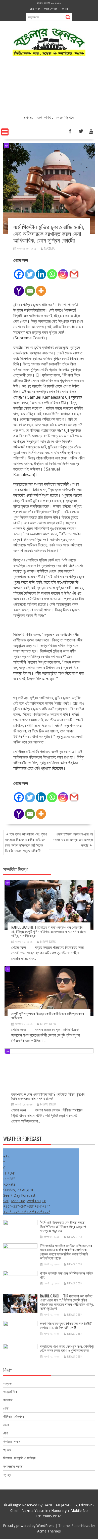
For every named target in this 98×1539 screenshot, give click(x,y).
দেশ (6, 146)
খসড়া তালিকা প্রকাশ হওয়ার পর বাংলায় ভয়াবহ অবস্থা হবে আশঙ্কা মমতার (73, 840)
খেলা (6, 1408)
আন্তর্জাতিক (10, 1391)
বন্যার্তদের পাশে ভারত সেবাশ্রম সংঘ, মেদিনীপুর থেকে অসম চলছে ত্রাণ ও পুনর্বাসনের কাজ (67, 1348)
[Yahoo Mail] (19, 288)
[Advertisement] (49, 86)
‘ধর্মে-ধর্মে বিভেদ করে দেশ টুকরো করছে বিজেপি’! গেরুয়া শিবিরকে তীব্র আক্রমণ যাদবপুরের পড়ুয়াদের (63, 1226)
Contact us (50, 9)
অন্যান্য (7, 1383)
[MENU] (5, 131)
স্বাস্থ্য (7, 1474)
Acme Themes (49, 1531)
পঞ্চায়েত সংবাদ (11, 1441)
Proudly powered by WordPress (28, 1525)
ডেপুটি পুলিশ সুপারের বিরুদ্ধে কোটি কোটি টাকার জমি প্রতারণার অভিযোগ (47, 1015)
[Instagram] (63, 271)
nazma (49, 248)
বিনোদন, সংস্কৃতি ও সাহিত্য (19, 1458)
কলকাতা (8, 1399)
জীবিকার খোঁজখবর (13, 1416)
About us (35, 9)
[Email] (30, 288)
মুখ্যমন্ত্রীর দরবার (13, 1466)
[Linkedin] (41, 271)
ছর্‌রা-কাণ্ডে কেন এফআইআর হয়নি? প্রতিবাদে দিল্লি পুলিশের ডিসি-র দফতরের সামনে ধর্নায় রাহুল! (47, 1096)
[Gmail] (74, 271)
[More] (41, 288)
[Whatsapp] (52, 271)
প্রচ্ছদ (7, 1449)
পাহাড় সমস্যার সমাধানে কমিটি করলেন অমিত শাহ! (66, 1275)
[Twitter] (30, 271)
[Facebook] (19, 271)
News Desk (48, 942)
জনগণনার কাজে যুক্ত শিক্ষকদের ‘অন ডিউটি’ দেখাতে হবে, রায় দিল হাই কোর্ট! (66, 1325)
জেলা (6, 1424)
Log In (64, 9)
